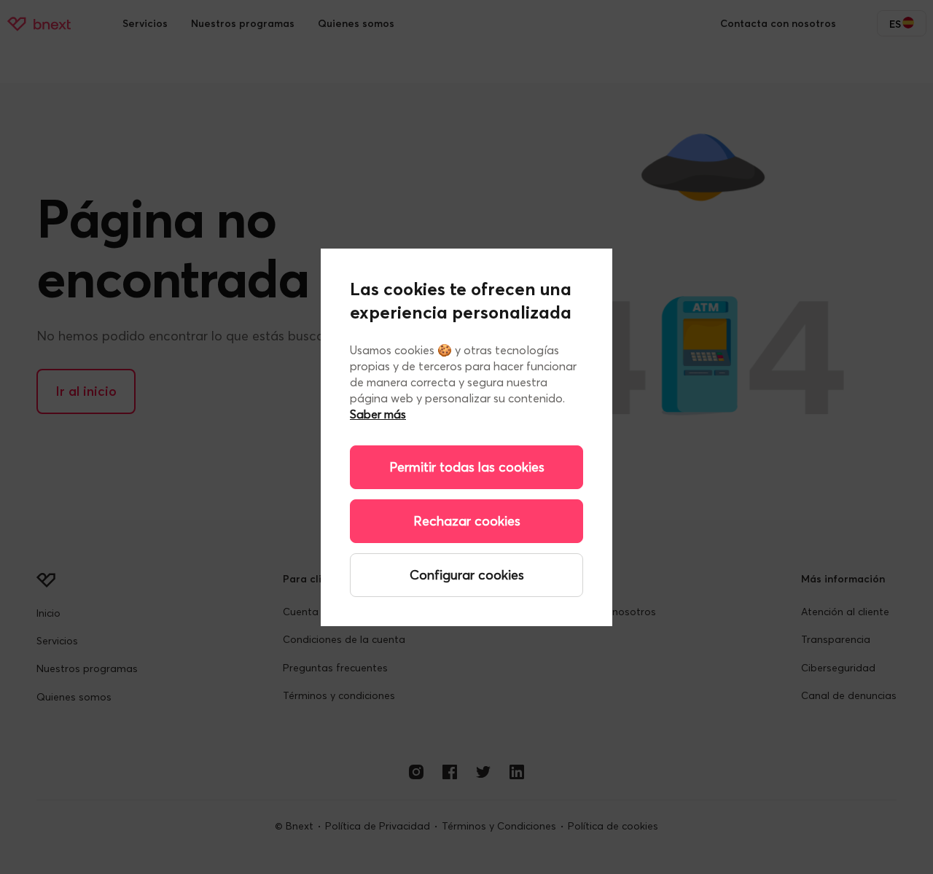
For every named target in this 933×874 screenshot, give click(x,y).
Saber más (378, 414)
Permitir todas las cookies (466, 467)
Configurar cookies (467, 574)
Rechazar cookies (466, 520)
